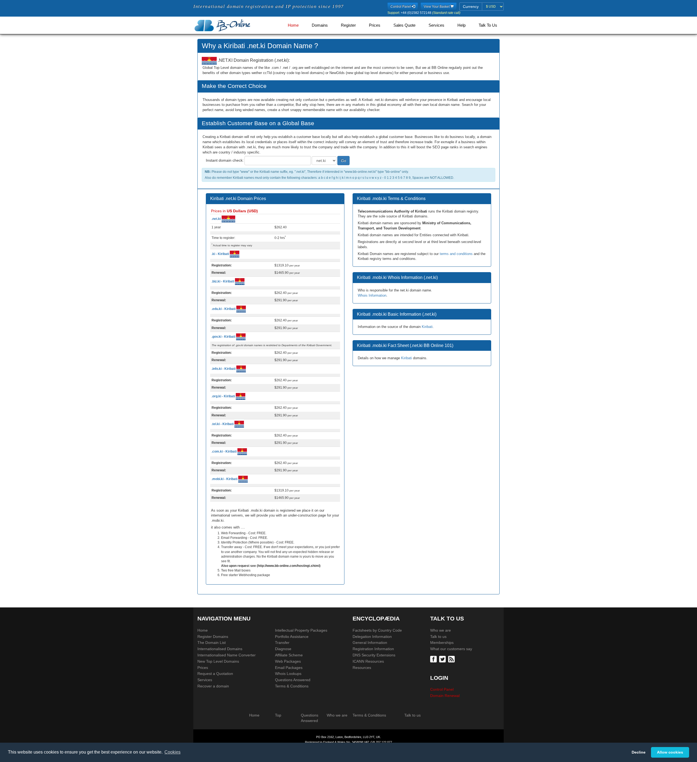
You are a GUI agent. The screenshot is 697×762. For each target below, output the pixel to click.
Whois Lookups (288, 673)
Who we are (440, 630)
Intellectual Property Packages (301, 630)
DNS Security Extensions (374, 655)
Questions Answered (292, 680)
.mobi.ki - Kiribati (225, 479)
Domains (320, 25)
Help (461, 25)
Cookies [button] (172, 752)
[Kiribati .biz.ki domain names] (239, 281)
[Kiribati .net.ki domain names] (228, 219)
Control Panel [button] (401, 6)
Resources (362, 667)
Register (348, 25)
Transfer (282, 642)
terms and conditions (456, 254)
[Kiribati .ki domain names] (234, 254)
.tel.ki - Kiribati (223, 424)
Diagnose (283, 649)
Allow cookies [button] (670, 752)
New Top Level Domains (218, 661)
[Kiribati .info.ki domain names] (241, 369)
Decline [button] (639, 752)
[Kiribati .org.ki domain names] (240, 396)
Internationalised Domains (219, 649)
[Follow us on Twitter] (443, 658)
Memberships (442, 642)
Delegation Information (372, 636)
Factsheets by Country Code (377, 630)
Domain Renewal (445, 695)
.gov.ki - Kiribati (224, 336)
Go (343, 160)
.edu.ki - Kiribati (224, 309)
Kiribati (427, 327)
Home (293, 25)
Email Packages (288, 667)
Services (436, 25)
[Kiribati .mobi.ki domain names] (243, 479)
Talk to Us (488, 25)
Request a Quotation (215, 673)
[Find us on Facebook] (434, 658)
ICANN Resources (368, 661)
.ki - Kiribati (221, 254)
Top (278, 715)
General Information (370, 642)
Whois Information (372, 295)
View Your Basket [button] (437, 6)
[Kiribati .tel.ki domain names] (239, 424)
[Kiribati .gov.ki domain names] (241, 336)
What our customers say (451, 649)
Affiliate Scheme (289, 655)
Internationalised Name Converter (226, 655)
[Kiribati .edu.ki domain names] (241, 309)
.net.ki (217, 219)
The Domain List (211, 642)
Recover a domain (213, 686)
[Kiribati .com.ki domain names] (242, 451)
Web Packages (288, 661)
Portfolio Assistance (291, 636)
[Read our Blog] (452, 658)
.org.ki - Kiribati (224, 396)
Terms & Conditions (291, 686)
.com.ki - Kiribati (224, 451)
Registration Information (373, 649)
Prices (374, 25)
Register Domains (212, 636)
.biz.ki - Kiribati (223, 281)
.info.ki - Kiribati (224, 369)
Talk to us (438, 636)
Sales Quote (404, 25)
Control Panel (442, 689)
